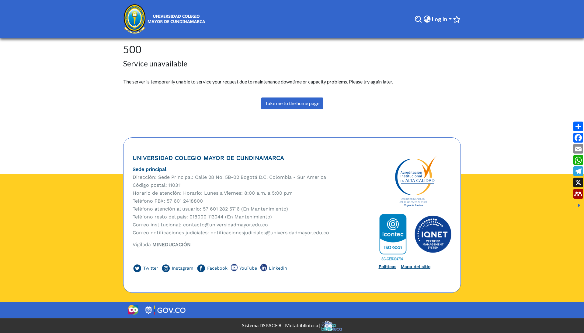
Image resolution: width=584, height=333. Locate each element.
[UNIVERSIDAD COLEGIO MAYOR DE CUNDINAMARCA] (415, 181)
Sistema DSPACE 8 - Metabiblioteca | (282, 325)
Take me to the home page (292, 103)
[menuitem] (427, 19)
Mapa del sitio (415, 266)
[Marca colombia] (133, 310)
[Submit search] (418, 19)
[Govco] (165, 310)
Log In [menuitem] (439, 19)
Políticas (387, 266)
